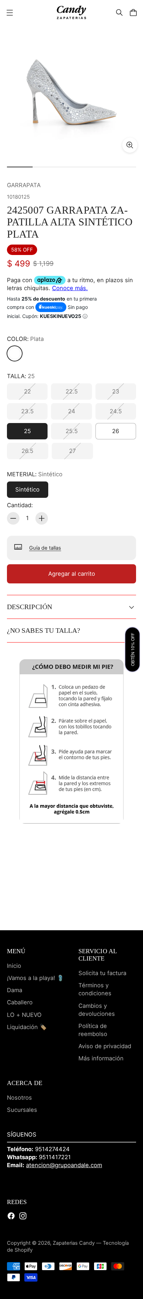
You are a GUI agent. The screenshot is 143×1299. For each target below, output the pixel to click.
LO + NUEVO (24, 1014)
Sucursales (22, 1109)
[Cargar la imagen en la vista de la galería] (129, 145)
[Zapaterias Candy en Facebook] (11, 1216)
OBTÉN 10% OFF (132, 649)
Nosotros (19, 1097)
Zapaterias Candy (74, 1243)
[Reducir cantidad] (13, 518)
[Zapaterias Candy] (71, 12)
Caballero (20, 1002)
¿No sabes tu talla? (44, 630)
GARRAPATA (24, 185)
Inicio (14, 965)
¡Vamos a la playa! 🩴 (35, 977)
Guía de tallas (45, 548)
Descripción (29, 607)
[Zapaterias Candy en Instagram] (23, 1216)
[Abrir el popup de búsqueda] (119, 12)
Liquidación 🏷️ (27, 1026)
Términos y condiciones (94, 989)
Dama (14, 990)
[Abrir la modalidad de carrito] (133, 12)
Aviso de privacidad (104, 1046)
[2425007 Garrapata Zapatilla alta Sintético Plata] (71, 91)
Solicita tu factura (102, 973)
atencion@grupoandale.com (64, 1165)
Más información (101, 1058)
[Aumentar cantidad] (41, 518)
